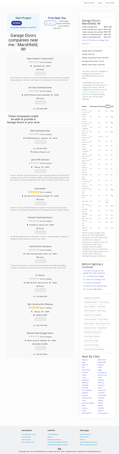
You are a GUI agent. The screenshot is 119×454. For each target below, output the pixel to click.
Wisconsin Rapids (88, 403)
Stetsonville (102, 395)
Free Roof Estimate (28, 442)
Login (100, 3)
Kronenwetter (103, 413)
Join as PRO (109, 3)
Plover (100, 388)
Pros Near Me (26, 437)
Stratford (101, 398)
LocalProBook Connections (88, 442)
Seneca (84, 408)
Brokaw (100, 365)
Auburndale (102, 362)
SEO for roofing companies (88, 445)
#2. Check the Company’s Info (94, 279)
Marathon (85, 380)
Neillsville (85, 385)
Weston (100, 410)
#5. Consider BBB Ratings (92, 289)
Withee (100, 403)
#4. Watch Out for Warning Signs (95, 286)
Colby (100, 367)
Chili (83, 367)
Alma (83, 405)
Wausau (85, 360)
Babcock (85, 365)
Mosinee (101, 382)
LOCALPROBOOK (17, 3)
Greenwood (102, 372)
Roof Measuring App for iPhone (57, 442)
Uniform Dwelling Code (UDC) (93, 92)
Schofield (101, 393)
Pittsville (85, 388)
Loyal (84, 377)
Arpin (84, 362)
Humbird (101, 408)
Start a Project (89, 3)
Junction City (102, 375)
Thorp (84, 410)
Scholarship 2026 (85, 434)
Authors (82, 439)
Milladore (85, 382)
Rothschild (101, 390)
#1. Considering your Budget (93, 276)
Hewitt (84, 375)
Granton (85, 372)
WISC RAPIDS (87, 413)
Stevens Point (87, 398)
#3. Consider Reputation (92, 283)
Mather (100, 405)
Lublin (100, 377)
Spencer (85, 395)
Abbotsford (102, 360)
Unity (84, 400)
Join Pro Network (53, 434)
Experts (50, 437)
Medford (101, 380)
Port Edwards (87, 390)
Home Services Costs (29, 434)
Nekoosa (101, 385)
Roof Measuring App (54, 439)
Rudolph (85, 393)
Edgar (100, 370)
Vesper (100, 400)
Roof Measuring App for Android (58, 445)
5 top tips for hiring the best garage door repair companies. (94, 272)
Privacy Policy (84, 437)
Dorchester (86, 370)
